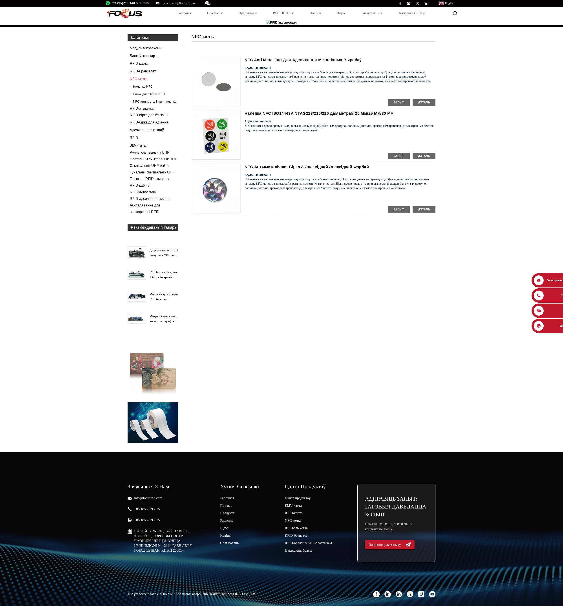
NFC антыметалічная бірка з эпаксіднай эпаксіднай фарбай (307, 167)
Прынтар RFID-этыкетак (149, 179)
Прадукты (246, 13)
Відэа (341, 13)
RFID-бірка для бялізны (149, 115)
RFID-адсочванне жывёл (150, 199)
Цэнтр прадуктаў (298, 498)
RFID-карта (139, 63)
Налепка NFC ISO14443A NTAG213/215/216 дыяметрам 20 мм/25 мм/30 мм (319, 113)
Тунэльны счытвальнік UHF (152, 172)
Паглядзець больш (298, 550)
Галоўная (184, 13)
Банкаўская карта (144, 56)
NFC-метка (139, 79)
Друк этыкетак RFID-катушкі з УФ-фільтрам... (164, 253)
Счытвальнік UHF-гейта (149, 166)
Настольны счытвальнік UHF (153, 159)
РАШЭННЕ (282, 13)
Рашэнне (226, 520)
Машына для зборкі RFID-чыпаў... (164, 296)
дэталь (424, 102)
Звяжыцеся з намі (412, 13)
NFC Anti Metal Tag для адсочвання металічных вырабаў (303, 60)
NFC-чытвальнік (143, 192)
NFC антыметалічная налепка (154, 101)
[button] (153, 237)
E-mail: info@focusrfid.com (179, 3)
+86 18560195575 (147, 509)
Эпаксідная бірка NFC (149, 94)
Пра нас (213, 13)
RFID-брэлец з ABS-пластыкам (308, 543)
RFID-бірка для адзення (149, 122)
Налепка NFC (143, 86)
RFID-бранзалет (143, 71)
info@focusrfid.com (148, 498)
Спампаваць (370, 13)
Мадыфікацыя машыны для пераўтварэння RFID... (164, 319)
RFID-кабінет (140, 185)
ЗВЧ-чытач (138, 145)
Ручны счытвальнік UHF (149, 152)
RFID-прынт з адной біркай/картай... (163, 274)
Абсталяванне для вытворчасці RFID (145, 208)
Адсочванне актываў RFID (147, 134)
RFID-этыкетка (142, 108)
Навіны (315, 13)
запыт (398, 102)
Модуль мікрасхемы (146, 48)
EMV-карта (293, 505)
